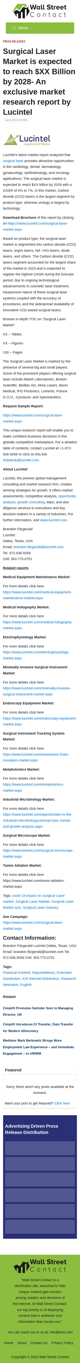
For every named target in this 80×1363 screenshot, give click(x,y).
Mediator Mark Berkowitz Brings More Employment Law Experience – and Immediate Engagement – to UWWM (38, 1047)
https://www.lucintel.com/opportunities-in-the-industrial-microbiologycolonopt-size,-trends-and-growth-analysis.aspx (37, 820)
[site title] (40, 1266)
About (21, 1343)
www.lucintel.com (53, 520)
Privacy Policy (62, 1343)
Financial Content (16, 973)
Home (8, 1343)
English (25, 985)
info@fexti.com (61, 1332)
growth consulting (31, 502)
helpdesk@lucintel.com (21, 460)
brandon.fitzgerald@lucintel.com (38, 547)
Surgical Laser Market (33, 901)
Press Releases (14, 41)
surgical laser (13, 161)
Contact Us (39, 1343)
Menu (23, 28)
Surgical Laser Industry (40, 908)
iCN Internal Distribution (40, 979)
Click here (62, 1103)
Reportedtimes (43, 973)
